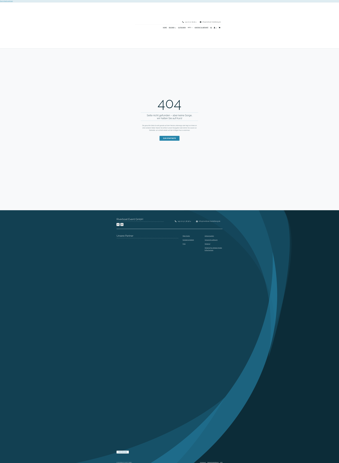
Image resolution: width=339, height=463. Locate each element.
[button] (211, 27)
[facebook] (118, 224)
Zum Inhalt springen (6, 1)
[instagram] (121, 224)
